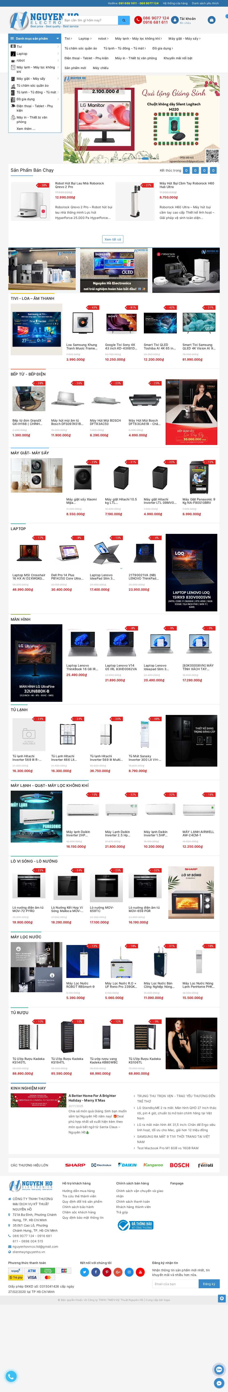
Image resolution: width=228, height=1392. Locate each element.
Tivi (19, 47)
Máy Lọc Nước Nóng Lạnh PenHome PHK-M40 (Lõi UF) (198, 985)
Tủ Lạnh (19, 710)
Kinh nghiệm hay (28, 1088)
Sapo (167, 1300)
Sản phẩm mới (75, 68)
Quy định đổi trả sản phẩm (82, 1201)
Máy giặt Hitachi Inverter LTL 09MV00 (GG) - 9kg (160, 501)
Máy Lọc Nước (26, 937)
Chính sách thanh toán (133, 1201)
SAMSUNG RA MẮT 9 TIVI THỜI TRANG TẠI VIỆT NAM (173, 1139)
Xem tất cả (113, 239)
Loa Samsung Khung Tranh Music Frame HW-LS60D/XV (81, 346)
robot (21, 60)
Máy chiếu (100, 68)
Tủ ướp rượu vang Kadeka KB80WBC (104, 1060)
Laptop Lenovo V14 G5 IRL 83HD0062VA (121, 667)
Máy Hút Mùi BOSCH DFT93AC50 (105, 422)
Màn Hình (21, 619)
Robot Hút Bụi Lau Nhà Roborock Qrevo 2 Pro (79, 185)
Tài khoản (188, 18)
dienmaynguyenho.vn (29, 1252)
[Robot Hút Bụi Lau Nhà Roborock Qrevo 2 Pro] (30, 201)
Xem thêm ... (26, 129)
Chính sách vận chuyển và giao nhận (139, 1193)
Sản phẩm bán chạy (32, 170)
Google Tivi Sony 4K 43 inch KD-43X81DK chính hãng (121, 346)
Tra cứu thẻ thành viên (79, 1196)
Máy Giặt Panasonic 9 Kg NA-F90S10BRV (199, 501)
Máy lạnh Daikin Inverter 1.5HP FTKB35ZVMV (155, 833)
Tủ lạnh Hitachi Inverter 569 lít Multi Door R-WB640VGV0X (105, 757)
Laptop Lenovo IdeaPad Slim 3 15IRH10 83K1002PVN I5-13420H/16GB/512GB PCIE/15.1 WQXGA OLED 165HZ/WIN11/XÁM (106, 576)
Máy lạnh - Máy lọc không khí (36, 69)
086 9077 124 (156, 18)
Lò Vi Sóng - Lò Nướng (34, 861)
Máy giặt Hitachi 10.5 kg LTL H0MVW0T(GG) (121, 501)
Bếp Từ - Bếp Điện (28, 374)
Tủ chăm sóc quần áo (33, 85)
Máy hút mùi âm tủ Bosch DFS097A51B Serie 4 (66, 422)
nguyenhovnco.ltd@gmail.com (35, 1246)
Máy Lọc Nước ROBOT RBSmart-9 (80, 985)
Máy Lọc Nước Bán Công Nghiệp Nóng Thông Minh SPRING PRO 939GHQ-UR (159, 985)
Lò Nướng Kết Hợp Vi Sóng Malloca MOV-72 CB (67, 909)
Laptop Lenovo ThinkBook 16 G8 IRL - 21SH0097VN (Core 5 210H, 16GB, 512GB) (82, 667)
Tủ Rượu (19, 1012)
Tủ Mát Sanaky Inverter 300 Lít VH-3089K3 (144, 757)
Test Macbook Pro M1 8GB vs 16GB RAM (167, 1148)
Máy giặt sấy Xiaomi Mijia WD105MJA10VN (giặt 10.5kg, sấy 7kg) (81, 501)
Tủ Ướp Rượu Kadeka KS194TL (67, 1060)
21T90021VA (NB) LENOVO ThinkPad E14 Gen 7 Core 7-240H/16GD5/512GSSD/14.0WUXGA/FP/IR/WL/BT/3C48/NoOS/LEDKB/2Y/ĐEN (145, 576)
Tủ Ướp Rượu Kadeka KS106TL (145, 1060)
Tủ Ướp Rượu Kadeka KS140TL (28, 1060)
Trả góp (122, 1212)
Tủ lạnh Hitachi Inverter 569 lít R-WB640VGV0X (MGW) (25, 757)
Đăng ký (209, 1284)
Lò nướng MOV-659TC (102, 909)
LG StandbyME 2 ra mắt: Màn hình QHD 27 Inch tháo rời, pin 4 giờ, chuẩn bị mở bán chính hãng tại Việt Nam (176, 1113)
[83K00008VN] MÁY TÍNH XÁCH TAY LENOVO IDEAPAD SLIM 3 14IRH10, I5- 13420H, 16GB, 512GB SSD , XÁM (198, 667)
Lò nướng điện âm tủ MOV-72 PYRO (27, 909)
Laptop (22, 53)
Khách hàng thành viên (133, 1207)
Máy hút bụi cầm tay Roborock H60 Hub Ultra (187, 185)
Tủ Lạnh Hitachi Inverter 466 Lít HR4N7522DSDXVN (66, 757)
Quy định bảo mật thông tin (83, 1217)
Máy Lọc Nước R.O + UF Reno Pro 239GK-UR (120, 985)
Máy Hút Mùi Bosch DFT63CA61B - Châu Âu (144, 422)
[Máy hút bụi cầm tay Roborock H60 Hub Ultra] (135, 201)
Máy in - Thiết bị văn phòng (32, 119)
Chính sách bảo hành (78, 1207)
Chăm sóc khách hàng (79, 1212)
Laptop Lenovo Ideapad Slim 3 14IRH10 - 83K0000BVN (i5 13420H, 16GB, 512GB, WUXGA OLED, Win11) (156, 667)
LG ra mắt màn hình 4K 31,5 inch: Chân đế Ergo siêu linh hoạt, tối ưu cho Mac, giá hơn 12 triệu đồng (176, 1127)
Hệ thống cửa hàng (175, 3)
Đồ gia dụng (26, 99)
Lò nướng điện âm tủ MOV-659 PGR (144, 909)
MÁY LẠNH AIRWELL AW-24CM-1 (198, 833)
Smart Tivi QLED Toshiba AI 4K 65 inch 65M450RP (160, 346)
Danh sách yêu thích (205, 3)
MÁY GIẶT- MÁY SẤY (30, 453)
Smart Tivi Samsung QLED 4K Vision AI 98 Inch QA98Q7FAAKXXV (199, 346)
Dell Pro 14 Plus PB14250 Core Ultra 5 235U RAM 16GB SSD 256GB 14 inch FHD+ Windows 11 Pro (67, 576)
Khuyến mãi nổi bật (178, 58)
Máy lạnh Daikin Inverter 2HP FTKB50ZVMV (78, 833)
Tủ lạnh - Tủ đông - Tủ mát (36, 92)
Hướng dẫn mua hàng (78, 1191)
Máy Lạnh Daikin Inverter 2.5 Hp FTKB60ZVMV (117, 833)
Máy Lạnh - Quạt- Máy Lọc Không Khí (50, 785)
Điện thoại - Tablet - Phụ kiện (35, 108)
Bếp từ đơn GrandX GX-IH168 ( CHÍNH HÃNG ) (26, 422)
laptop (18, 529)
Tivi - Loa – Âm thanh (33, 298)
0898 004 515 (32, 1241)
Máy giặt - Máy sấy (31, 78)
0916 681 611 (155, 22)
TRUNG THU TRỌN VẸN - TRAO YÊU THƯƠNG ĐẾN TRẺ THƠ (176, 1098)
